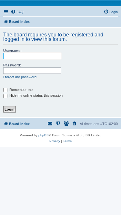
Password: (12, 65)
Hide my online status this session (35, 95)
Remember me (20, 90)
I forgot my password (19, 77)
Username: (12, 51)
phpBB (43, 135)
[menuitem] (17, 12)
